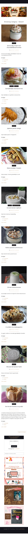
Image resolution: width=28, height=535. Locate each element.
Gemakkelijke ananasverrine (14, 88)
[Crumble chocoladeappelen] (14, 314)
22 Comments (16, 250)
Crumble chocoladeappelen (14, 327)
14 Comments (16, 369)
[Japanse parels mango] (14, 115)
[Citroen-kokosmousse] (14, 274)
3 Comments (16, 170)
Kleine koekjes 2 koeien (14, 168)
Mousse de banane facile (14, 367)
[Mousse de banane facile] (14, 354)
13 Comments (16, 130)
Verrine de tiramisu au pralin (14, 406)
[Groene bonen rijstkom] (14, 195)
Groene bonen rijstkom (14, 208)
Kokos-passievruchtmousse (14, 247)
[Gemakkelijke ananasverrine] (14, 76)
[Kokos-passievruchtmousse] (14, 234)
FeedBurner (17, 448)
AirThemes (22, 529)
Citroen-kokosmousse (14, 287)
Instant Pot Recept (16, 205)
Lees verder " (4, 63)
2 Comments (16, 50)
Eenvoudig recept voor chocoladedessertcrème (14, 46)
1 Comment (16, 329)
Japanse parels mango (14, 128)
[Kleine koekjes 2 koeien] (14, 155)
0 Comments (16, 91)
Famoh (11, 50)
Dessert (14, 43)
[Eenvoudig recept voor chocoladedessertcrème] (14, 33)
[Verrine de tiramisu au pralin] (14, 393)
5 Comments (16, 409)
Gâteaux (16, 86)
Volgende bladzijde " (22, 432)
